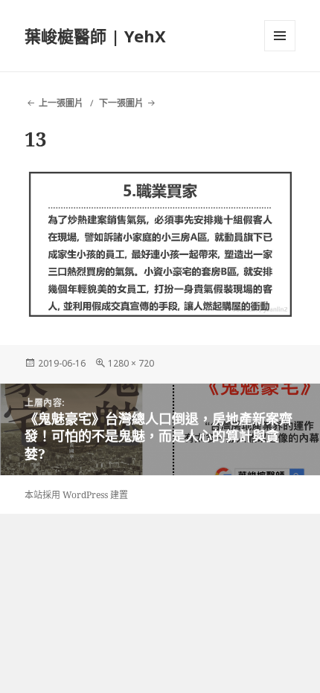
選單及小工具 (279, 35)
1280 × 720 (131, 363)
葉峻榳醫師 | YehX (95, 36)
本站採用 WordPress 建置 (76, 495)
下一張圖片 (121, 103)
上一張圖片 (61, 103)
